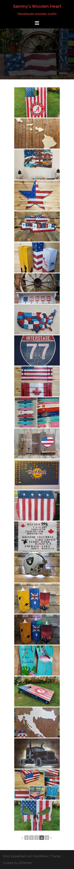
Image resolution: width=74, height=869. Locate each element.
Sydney (8, 863)
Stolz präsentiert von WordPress (25, 856)
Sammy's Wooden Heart (37, 6)
